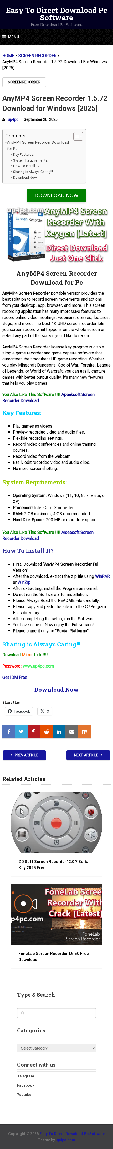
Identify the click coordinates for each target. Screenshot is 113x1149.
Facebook (25, 1085)
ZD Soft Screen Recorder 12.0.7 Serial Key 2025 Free (54, 864)
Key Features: (23, 155)
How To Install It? (26, 166)
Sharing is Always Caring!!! (33, 172)
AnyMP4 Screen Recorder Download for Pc (38, 145)
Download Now (25, 177)
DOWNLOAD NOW (56, 195)
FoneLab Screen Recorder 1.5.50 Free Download (54, 956)
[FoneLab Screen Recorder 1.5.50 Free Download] (56, 914)
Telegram (25, 1076)
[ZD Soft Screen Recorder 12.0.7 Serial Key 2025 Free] (56, 822)
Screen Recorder (24, 82)
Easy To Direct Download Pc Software (56, 13)
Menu (13, 36)
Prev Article (26, 755)
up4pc (13, 119)
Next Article (86, 755)
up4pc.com (65, 1140)
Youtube (24, 1094)
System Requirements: (30, 160)
